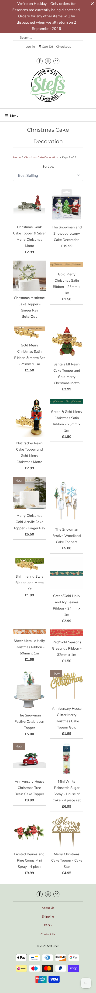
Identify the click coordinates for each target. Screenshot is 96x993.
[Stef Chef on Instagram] (48, 61)
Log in (30, 46)
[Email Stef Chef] (56, 61)
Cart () (47, 46)
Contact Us (48, 934)
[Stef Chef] (48, 86)
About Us (48, 908)
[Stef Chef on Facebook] (40, 61)
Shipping (48, 917)
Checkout (63, 46)
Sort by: (48, 166)
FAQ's (48, 925)
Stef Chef (52, 946)
